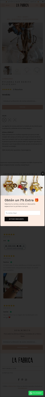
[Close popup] (43, 173)
